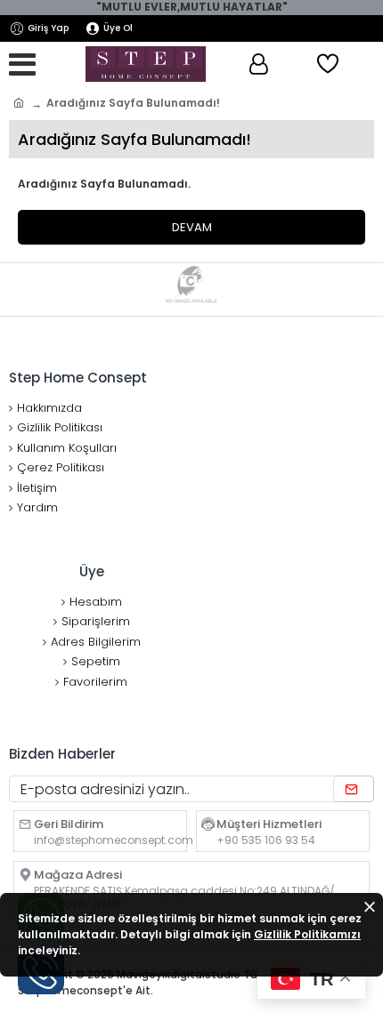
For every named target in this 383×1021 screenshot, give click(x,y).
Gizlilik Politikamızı (307, 934)
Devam (192, 227)
